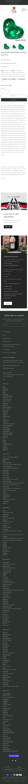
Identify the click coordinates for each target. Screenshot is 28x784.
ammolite (5, 421)
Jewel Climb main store (8, 368)
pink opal (5, 614)
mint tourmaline (6, 693)
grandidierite (6, 471)
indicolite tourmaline (8, 433)
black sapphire (6, 638)
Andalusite (5, 412)
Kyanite (4, 460)
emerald (5, 442)
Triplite (4, 575)
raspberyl (5, 710)
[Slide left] (1, 46)
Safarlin (4, 510)
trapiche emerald (7, 571)
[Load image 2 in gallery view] (14, 46)
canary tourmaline (7, 462)
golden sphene (6, 495)
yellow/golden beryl (8, 425)
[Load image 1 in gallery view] (6, 46)
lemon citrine (6, 739)
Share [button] (4, 178)
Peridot (4, 664)
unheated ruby (6, 610)
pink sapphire (6, 617)
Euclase (4, 706)
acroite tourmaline (7, 399)
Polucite (5, 667)
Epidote (4, 440)
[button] (1, 9)
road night (5, 747)
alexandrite (5, 410)
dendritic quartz (6, 566)
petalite (4, 656)
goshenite (5, 497)
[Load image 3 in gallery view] (21, 46)
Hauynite (5, 390)
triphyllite (5, 573)
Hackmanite (5, 603)
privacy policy (7, 298)
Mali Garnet (5, 675)
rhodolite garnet (6, 749)
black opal (5, 636)
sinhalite (5, 525)
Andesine (5, 414)
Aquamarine (5, 394)
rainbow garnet (6, 728)
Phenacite (5, 632)
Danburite (5, 553)
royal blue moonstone (8, 741)
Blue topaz (5, 651)
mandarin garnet (6, 677)
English (20, 769)
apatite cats (5, 403)
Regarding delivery (7, 341)
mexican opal (6, 699)
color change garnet (7, 466)
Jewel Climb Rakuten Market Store (11, 365)
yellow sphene (6, 431)
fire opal (5, 623)
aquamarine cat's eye (8, 396)
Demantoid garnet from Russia (10, 751)
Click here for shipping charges (11, 265)
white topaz (5, 671)
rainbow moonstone (7, 730)
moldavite (5, 702)
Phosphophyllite (6, 634)
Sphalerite (5, 536)
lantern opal (5, 470)
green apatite (6, 473)
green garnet (6, 562)
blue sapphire (6, 645)
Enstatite (5, 446)
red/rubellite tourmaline (8, 732)
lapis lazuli (5, 712)
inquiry (8, 303)
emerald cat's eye (7, 444)
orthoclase (5, 447)
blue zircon (5, 647)
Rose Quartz (5, 743)
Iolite (4, 386)
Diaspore (5, 545)
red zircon (5, 734)
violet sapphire (6, 588)
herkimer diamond (7, 584)
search (4, 335)
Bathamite (5, 599)
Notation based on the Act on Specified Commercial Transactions (11, 345)
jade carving (5, 514)
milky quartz (6, 682)
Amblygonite (6, 420)
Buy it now (14, 99)
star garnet (5, 529)
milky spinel (5, 684)
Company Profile (8, 286)
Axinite (4, 392)
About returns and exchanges (11, 291)
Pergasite (5, 586)
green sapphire (6, 477)
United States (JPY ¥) (9, 769)
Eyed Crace (5, 388)
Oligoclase (5, 449)
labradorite (5, 714)
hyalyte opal (6, 595)
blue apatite (5, 643)
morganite (5, 701)
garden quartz (6, 458)
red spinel (5, 736)
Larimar (4, 717)
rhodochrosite (6, 745)
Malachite (5, 678)
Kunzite (4, 492)
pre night (5, 642)
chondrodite (6, 501)
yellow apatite (6, 427)
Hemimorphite (6, 660)
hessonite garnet (7, 654)
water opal (5, 436)
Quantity (2, 88)
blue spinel (5, 649)
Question (8, 226)
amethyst (5, 405)
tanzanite (5, 549)
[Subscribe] (23, 324)
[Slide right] (26, 46)
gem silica (5, 516)
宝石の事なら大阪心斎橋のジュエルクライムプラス (14, 777)
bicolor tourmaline (7, 592)
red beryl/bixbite (7, 738)
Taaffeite (5, 544)
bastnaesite (5, 601)
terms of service (8, 288)
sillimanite (5, 519)
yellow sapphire (6, 429)
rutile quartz (5, 721)
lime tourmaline (6, 708)
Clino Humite (6, 486)
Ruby (4, 723)
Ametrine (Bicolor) (7, 407)
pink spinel (5, 619)
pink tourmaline (6, 621)
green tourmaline (7, 481)
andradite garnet (7, 416)
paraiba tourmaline (7, 606)
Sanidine (5, 503)
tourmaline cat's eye (7, 580)
